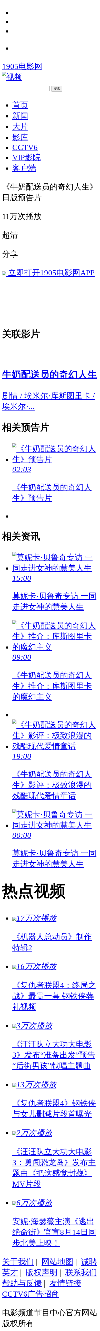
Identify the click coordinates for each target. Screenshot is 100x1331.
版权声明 (41, 1272)
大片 (20, 126)
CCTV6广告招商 (30, 1293)
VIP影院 (26, 157)
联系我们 (81, 1272)
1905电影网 (22, 66)
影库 (20, 137)
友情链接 (65, 1283)
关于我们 (18, 1261)
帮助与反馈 (22, 1283)
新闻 (20, 115)
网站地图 (57, 1261)
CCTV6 (25, 147)
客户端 (24, 168)
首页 (20, 105)
